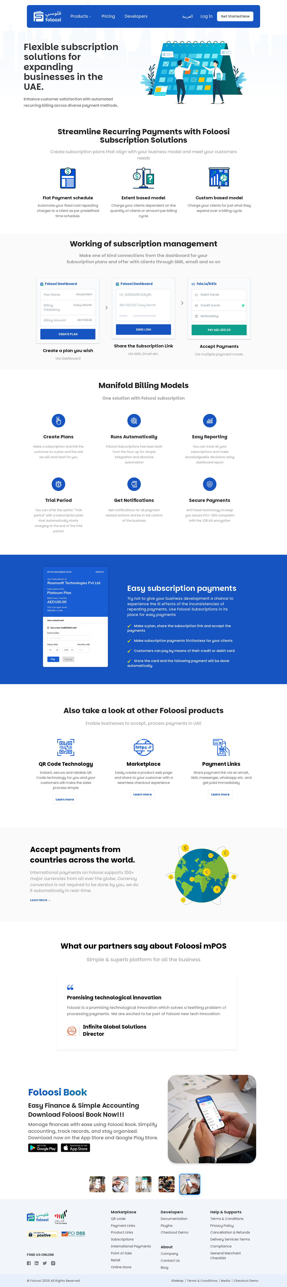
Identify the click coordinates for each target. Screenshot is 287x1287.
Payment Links (123, 1225)
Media (225, 1281)
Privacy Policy (222, 1225)
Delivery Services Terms (230, 1239)
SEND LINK (143, 329)
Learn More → (40, 900)
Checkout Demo (174, 1232)
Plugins (166, 1225)
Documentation (174, 1219)
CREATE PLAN (68, 334)
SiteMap (177, 1281)
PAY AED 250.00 (219, 330)
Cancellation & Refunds (230, 1232)
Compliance (221, 1246)
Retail (115, 1260)
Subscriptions (122, 1239)
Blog (164, 1267)
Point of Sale (121, 1253)
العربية (187, 16)
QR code (118, 1219)
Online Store (121, 1267)
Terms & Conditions (227, 1219)
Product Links (122, 1232)
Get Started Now (235, 16)
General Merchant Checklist (225, 1255)
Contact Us (170, 1260)
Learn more (65, 799)
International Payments (131, 1246)
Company (169, 1253)
